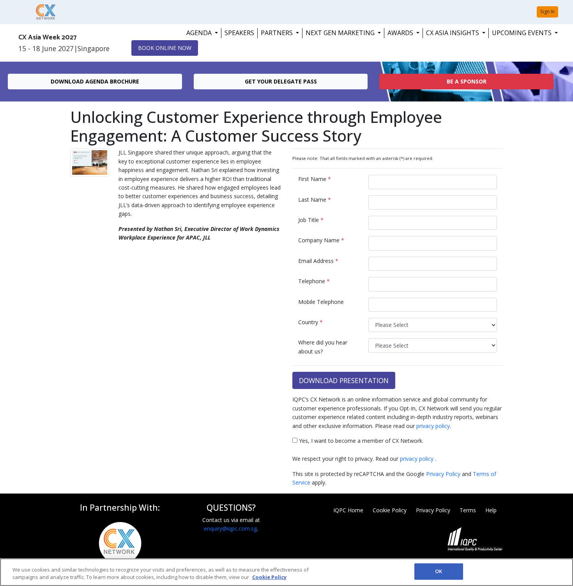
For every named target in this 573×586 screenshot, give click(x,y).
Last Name (314, 199)
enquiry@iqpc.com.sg (230, 528)
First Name (314, 179)
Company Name (321, 240)
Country (310, 322)
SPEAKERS (239, 32)
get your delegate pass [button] (281, 81)
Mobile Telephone (321, 301)
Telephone (314, 281)
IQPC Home (348, 510)
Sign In (547, 11)
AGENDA (199, 32)
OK (438, 571)
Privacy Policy (443, 474)
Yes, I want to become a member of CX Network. (360, 440)
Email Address (318, 261)
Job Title (311, 220)
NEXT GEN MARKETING (341, 32)
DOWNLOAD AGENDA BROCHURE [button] (95, 81)
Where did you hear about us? (322, 347)
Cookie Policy (390, 510)
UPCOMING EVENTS (522, 32)
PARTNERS (277, 32)
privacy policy (433, 426)
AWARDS (401, 32)
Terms (468, 510)
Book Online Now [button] (164, 47)
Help (491, 510)
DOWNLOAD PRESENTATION (344, 380)
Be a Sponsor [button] (466, 81)
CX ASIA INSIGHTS (453, 32)
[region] (286, 572)
